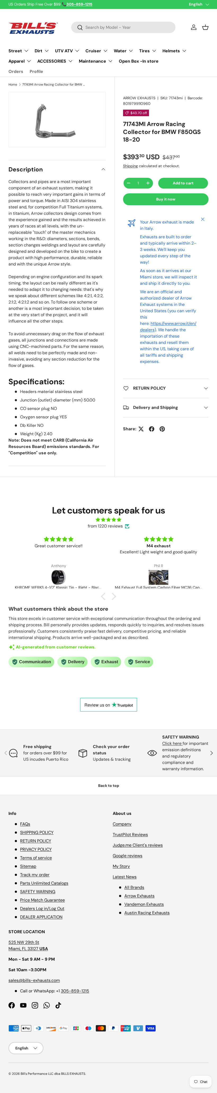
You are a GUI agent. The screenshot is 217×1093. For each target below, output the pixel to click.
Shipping (130, 166)
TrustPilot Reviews (130, 834)
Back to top (108, 785)
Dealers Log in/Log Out (42, 908)
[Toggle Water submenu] (131, 51)
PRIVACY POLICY (36, 849)
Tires (144, 51)
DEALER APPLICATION (41, 917)
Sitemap (28, 866)
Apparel (16, 61)
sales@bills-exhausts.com (34, 980)
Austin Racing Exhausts (147, 912)
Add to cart (183, 183)
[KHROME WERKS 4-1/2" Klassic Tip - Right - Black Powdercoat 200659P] (58, 577)
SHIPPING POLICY (36, 832)
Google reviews (127, 855)
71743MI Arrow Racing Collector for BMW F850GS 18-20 (54, 84)
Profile (36, 71)
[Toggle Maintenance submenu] (110, 61)
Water (120, 51)
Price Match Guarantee (42, 900)
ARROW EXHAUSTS (139, 98)
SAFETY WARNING (37, 891)
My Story (121, 866)
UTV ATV (64, 51)
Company (122, 824)
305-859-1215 (75, 991)
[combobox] (123, 27)
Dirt (38, 51)
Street (15, 51)
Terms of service (36, 858)
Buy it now (165, 199)
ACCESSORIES (51, 61)
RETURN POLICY (35, 841)
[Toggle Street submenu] (26, 51)
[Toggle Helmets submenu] (184, 51)
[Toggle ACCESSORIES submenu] (70, 61)
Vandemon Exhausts (144, 904)
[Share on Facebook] (151, 429)
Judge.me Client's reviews (138, 845)
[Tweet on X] (141, 429)
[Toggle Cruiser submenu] (105, 51)
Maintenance (92, 61)
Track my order (34, 874)
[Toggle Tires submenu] (154, 51)
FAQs (25, 824)
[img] (108, 519)
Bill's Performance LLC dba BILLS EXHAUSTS (53, 1074)
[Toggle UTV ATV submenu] (77, 51)
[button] (205, 27)
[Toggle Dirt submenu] (46, 51)
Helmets (171, 51)
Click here (172, 743)
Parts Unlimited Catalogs (44, 883)
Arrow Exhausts (139, 896)
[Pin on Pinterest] (162, 429)
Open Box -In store (139, 61)
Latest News (125, 877)
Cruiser (93, 51)
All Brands (134, 887)
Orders (15, 71)
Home (12, 84)
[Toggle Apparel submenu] (29, 61)
